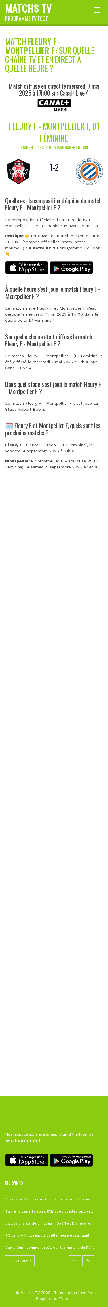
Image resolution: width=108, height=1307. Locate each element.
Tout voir (20, 1260)
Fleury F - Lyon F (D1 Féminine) (56, 445)
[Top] (92, 1294)
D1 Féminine (40, 320)
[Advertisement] (54, 742)
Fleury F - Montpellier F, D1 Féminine (54, 132)
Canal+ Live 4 (18, 368)
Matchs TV (28, 11)
